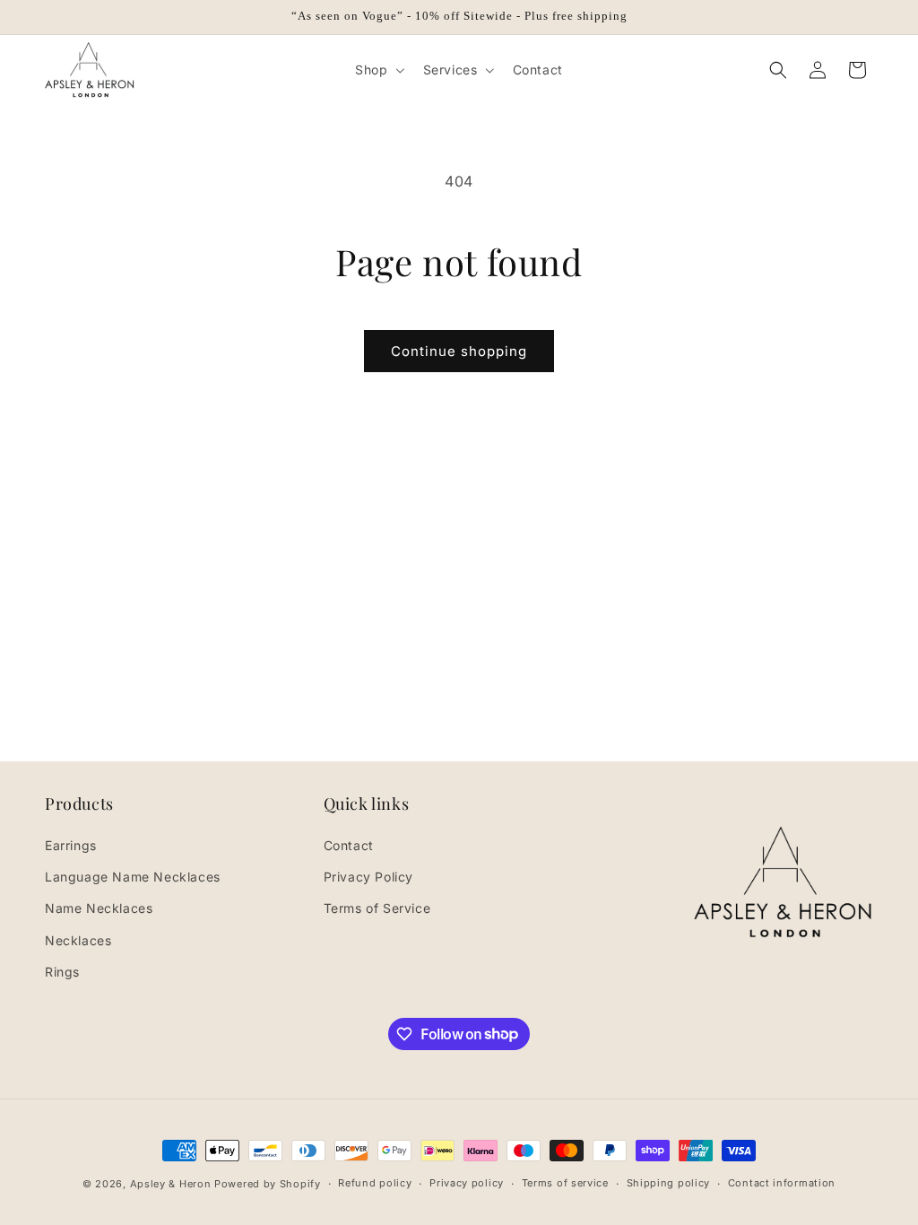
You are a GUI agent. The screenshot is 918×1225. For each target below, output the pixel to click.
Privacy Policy (368, 876)
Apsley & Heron (171, 1183)
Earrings (71, 845)
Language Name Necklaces (133, 876)
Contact (349, 845)
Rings (62, 971)
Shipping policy (669, 1183)
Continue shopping (459, 351)
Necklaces (78, 940)
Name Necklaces (98, 908)
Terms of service (565, 1183)
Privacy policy (466, 1183)
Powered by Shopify (267, 1183)
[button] (377, 70)
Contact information (782, 1183)
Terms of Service (377, 908)
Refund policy (374, 1183)
